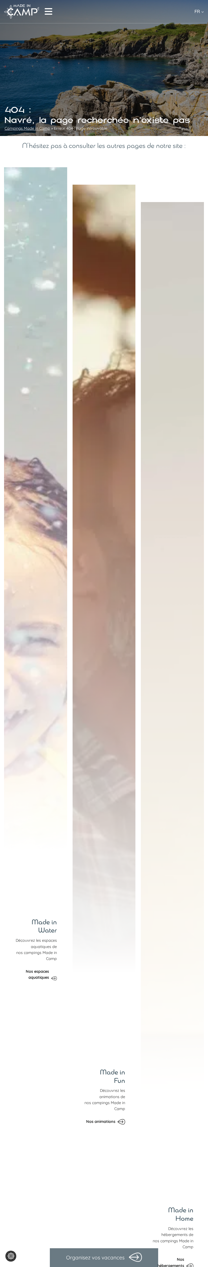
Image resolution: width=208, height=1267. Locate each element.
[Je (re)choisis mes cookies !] (10, 1256)
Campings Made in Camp (27, 128)
